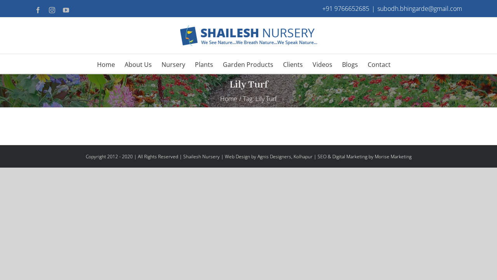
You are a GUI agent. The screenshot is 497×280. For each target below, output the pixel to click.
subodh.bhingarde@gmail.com (419, 8)
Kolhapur (303, 156)
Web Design (237, 156)
